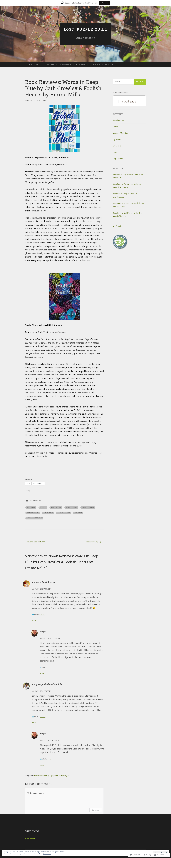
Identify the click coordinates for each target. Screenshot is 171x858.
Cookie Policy (47, 854)
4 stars (43, 507)
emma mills (48, 513)
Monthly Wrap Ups (120, 133)
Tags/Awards (65, 64)
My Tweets (117, 226)
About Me (109, 64)
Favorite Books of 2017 (35, 542)
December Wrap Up (95, 542)
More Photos (30, 839)
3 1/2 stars (31, 507)
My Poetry (80, 64)
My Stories (117, 146)
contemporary (33, 513)
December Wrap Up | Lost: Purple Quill (52, 776)
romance (78, 513)
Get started (104, 3)
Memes (116, 127)
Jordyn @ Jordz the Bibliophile (47, 684)
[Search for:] (129, 82)
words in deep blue (35, 518)
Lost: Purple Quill (85, 29)
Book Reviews (34, 64)
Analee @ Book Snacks (43, 582)
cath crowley (88, 507)
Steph (43, 100)
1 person (42, 615)
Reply (34, 620)
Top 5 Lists (49, 64)
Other (115, 152)
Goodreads (95, 64)
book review (56, 507)
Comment (95, 810)
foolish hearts (64, 513)
